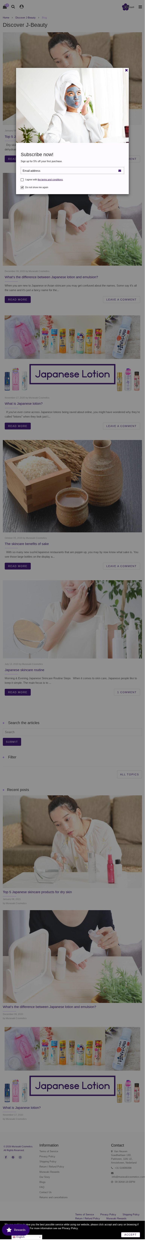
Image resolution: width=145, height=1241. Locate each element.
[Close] (126, 70)
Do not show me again (36, 187)
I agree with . (44, 179)
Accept (130, 1234)
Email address (31, 170)
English (20, 1237)
